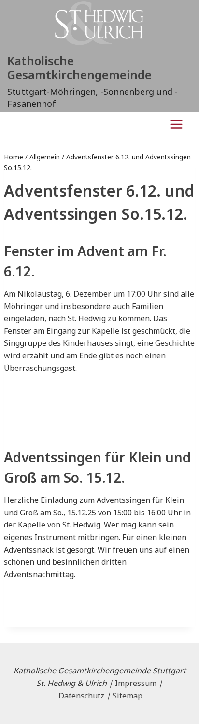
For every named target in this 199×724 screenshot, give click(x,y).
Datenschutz (81, 695)
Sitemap (127, 695)
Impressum (135, 683)
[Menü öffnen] (176, 124)
